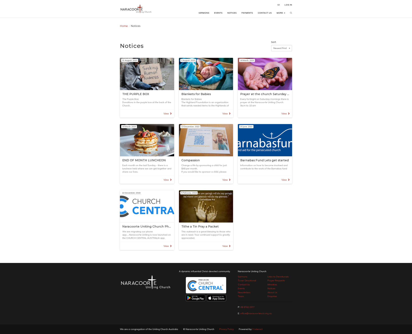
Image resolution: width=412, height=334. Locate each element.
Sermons (242, 276)
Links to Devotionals (278, 276)
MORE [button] (280, 13)
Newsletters (244, 292)
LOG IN (288, 5)
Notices (271, 288)
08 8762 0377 (247, 307)
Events (241, 288)
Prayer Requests (276, 280)
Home (124, 26)
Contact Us (244, 284)
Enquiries (272, 296)
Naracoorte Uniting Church (252, 271)
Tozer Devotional (247, 280)
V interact (257, 329)
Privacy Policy (226, 329)
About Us (272, 292)
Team (241, 296)
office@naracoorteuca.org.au (256, 313)
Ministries (272, 284)
